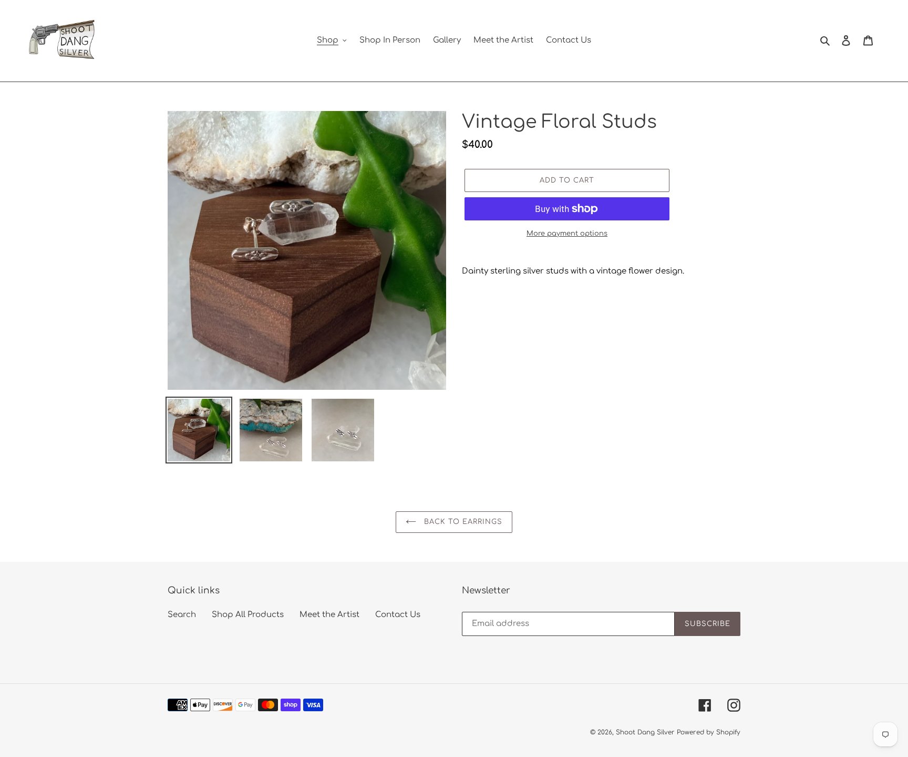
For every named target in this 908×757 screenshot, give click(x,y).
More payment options (567, 233)
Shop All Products (248, 614)
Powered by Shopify (708, 732)
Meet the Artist (329, 614)
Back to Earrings (462, 522)
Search (182, 614)
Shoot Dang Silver (645, 732)
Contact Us (397, 614)
